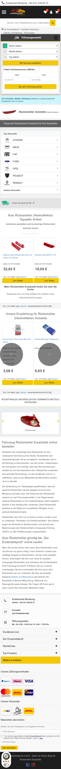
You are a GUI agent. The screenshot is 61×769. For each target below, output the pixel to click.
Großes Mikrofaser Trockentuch (47, 339)
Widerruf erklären (12, 660)
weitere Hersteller (12, 190)
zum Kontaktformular (20, 613)
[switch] (6, 764)
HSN (17, 75)
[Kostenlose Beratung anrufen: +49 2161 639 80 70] (2, 3)
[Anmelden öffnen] (50, 12)
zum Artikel (18, 280)
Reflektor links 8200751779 (45, 255)
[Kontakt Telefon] (5, 600)
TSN (44, 75)
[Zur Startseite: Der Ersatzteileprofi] (17, 12)
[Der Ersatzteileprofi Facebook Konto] (28, 765)
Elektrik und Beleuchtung (22, 576)
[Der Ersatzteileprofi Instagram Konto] (32, 765)
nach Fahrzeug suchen (31, 86)
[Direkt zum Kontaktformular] (5, 611)
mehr (41, 738)
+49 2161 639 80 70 (38, 3)
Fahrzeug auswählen (31, 62)
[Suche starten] (52, 23)
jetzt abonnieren (9, 747)
